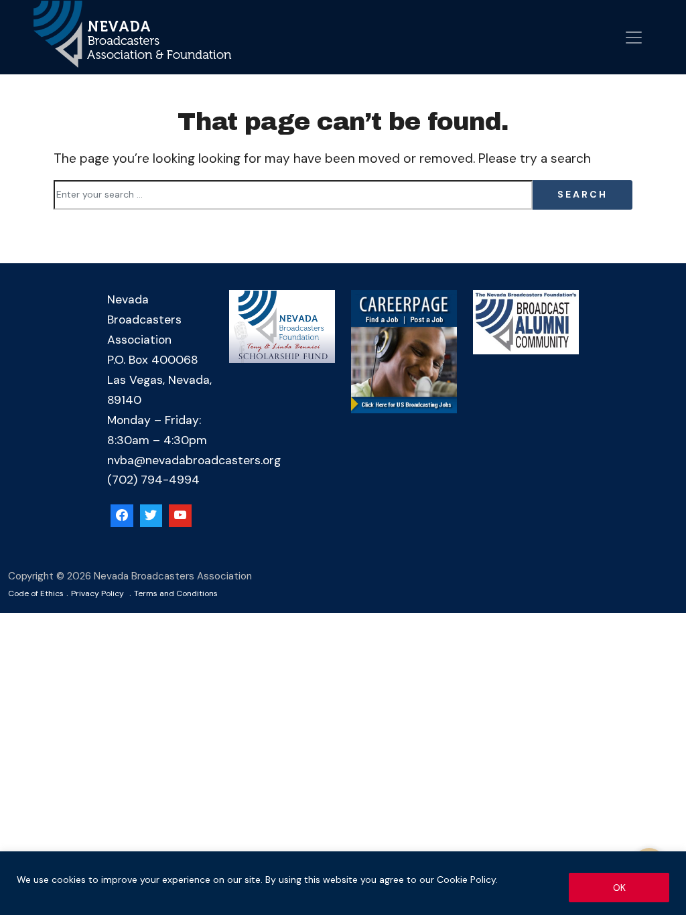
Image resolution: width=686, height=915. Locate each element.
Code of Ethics (36, 593)
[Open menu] (634, 37)
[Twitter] (151, 516)
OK (619, 888)
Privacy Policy (97, 593)
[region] (343, 883)
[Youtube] (180, 516)
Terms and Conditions (176, 593)
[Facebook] (122, 516)
